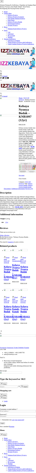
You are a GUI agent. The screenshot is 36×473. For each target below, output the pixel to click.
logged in (11, 242)
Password (3, 414)
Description (7, 188)
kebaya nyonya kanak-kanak (25, 186)
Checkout (11, 34)
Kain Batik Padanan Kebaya (16, 18)
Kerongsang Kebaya (14, 23)
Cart (9, 32)
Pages (5, 30)
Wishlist (10, 37)
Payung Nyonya (13, 25)
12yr (6, 222)
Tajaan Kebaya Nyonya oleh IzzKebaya (20, 42)
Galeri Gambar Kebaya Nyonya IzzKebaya (21, 44)
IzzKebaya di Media (14, 40)
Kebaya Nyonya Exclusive (16, 17)
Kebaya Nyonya (13, 15)
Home (6, 11)
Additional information (18, 188)
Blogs (5, 27)
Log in (2, 423)
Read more (6, 258)
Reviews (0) (29, 188)
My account (11, 35)
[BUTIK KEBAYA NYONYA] (18, 92)
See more (21, 175)
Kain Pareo (11, 20)
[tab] (7, 189)
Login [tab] (5, 401)
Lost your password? (18, 420)
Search (25, 386)
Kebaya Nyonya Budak (15, 22)
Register (11, 426)
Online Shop (8, 13)
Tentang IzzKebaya (10, 39)
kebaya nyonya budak (25, 184)
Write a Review (4, 235)
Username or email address (8, 409)
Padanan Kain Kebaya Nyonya (17, 29)
